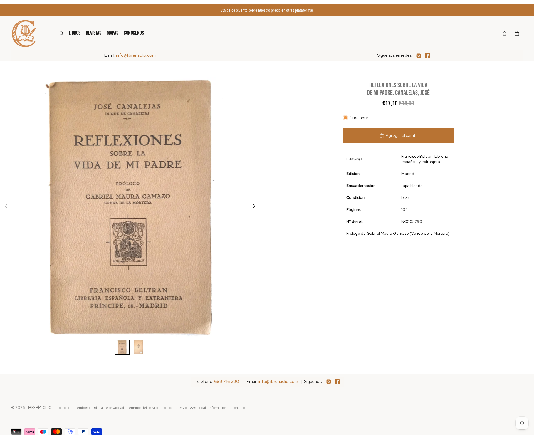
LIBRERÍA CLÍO (39, 407)
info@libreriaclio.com (136, 55)
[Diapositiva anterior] (13, 10)
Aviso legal (198, 408)
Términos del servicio (143, 408)
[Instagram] (418, 55)
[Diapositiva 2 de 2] (138, 347)
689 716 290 (226, 381)
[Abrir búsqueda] (61, 33)
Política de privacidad (108, 408)
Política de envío (174, 408)
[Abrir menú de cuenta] (504, 33)
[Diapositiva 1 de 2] (122, 347)
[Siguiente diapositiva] (517, 10)
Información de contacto (227, 408)
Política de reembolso (73, 408)
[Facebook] (427, 55)
